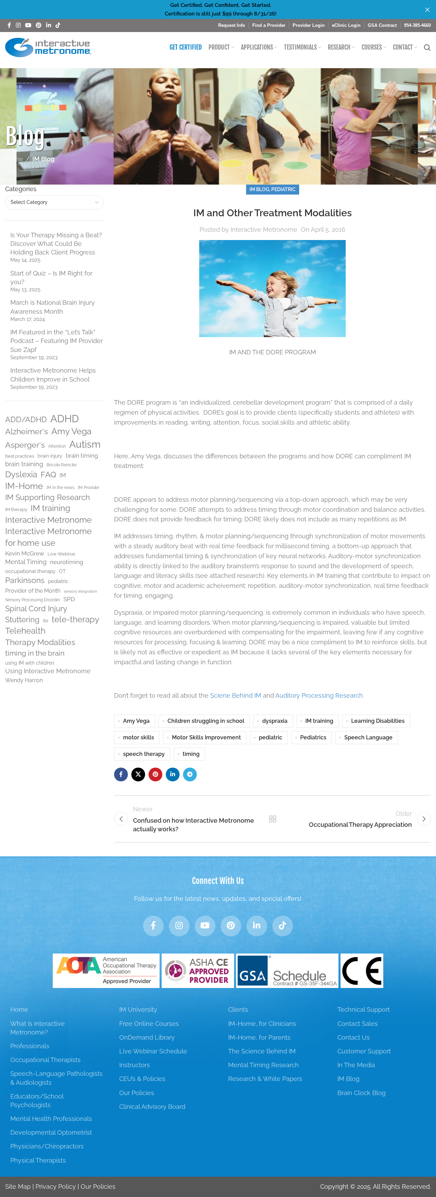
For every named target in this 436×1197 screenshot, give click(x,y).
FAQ (48, 474)
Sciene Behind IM (235, 695)
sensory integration (80, 591)
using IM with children (29, 663)
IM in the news (60, 487)
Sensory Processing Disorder (32, 599)
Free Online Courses (149, 1023)
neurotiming (66, 562)
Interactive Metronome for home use (48, 537)
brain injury (50, 456)
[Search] (427, 47)
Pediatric (283, 189)
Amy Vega (71, 431)
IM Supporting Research (47, 497)
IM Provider (88, 487)
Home (14, 159)
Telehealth (25, 631)
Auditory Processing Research (319, 695)
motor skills (138, 737)
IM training (50, 508)
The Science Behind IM (262, 1051)
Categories (21, 188)
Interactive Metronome (48, 520)
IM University (138, 1009)
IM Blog (43, 159)
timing (191, 754)
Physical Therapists (38, 1160)
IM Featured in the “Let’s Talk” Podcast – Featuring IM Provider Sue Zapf (56, 341)
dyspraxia (274, 721)
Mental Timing (26, 561)
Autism (85, 444)
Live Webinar (61, 553)
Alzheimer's (26, 431)
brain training (24, 464)
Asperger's (25, 444)
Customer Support (364, 1051)
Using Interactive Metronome (48, 671)
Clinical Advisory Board (152, 1106)
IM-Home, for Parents (259, 1037)
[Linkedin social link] (48, 25)
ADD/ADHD (26, 419)
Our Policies (136, 1092)
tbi (45, 620)
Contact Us (353, 1037)
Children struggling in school (206, 721)
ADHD (64, 419)
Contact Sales (357, 1023)
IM (63, 475)
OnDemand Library (147, 1037)
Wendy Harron (24, 680)
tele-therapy (75, 619)
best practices (19, 456)
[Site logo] (48, 47)
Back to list (272, 819)
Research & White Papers (265, 1078)
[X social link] (138, 774)
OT (62, 571)
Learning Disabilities (378, 721)
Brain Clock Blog (361, 1092)
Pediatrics (313, 737)
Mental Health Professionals (51, 1118)
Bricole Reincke (62, 464)
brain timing (82, 455)
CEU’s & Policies (142, 1078)
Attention (57, 446)
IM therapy (16, 509)
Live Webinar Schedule (153, 1051)
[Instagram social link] (18, 25)
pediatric (58, 581)
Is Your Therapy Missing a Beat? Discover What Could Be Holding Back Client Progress (56, 243)
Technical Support (363, 1009)
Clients (238, 1009)
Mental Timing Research (263, 1065)
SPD (69, 599)
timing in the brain (34, 653)
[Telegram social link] (190, 774)
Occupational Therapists (45, 1059)
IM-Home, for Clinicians (262, 1023)
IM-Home (24, 486)
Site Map (18, 1186)
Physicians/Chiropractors (47, 1146)
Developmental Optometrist (51, 1132)
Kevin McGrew (24, 553)
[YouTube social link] (28, 25)
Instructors (134, 1065)
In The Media (356, 1065)
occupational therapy (30, 571)
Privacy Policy (56, 1186)
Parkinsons (24, 580)
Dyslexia (21, 474)
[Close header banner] (427, 9)
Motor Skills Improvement (206, 737)
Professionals (29, 1046)
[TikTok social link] (57, 25)
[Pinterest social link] (39, 25)
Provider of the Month (32, 590)
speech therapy (144, 754)
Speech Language (368, 737)
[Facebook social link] (9, 25)
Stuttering (22, 619)
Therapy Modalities (40, 642)
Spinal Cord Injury (36, 608)
